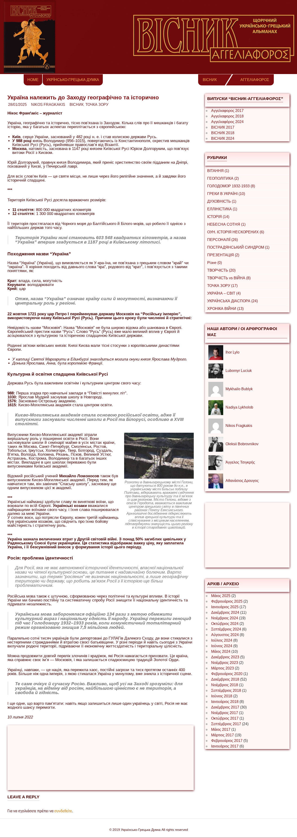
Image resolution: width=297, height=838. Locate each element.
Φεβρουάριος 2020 (226, 674)
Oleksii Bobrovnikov (242, 444)
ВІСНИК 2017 (222, 127)
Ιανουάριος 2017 (225, 746)
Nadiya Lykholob (239, 407)
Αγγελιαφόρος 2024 (227, 122)
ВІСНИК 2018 (222, 133)
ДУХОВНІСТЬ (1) (221, 201)
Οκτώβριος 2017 (225, 718)
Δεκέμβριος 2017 (225, 707)
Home (33, 80)
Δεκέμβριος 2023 (225, 657)
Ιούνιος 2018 (221, 696)
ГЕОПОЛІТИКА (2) (223, 178)
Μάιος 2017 (220, 729)
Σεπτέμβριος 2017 (226, 724)
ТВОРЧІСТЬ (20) (221, 270)
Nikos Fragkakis (48, 105)
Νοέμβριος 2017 (224, 713)
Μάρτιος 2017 (222, 735)
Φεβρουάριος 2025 (226, 601)
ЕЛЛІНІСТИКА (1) (222, 209)
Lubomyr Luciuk (239, 371)
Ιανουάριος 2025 (225, 607)
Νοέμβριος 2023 (224, 663)
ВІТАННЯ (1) (218, 171)
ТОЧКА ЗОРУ (96, 105)
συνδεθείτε (63, 811)
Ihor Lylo (232, 352)
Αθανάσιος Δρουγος (242, 481)
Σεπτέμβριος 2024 (226, 629)
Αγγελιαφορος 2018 (227, 116)
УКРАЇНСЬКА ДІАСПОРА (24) (232, 301)
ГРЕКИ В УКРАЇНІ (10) (226, 194)
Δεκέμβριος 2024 (225, 612)
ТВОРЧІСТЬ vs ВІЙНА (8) (229, 278)
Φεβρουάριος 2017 (226, 741)
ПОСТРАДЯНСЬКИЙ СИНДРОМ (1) (238, 247)
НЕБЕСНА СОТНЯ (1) (226, 224)
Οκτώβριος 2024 (225, 624)
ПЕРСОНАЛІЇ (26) (222, 240)
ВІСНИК (210, 80)
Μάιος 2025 (220, 596)
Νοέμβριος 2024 (224, 618)
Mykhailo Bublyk (239, 389)
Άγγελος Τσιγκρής (240, 462)
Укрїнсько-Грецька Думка (72, 80)
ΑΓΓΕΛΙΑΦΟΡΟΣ (254, 80)
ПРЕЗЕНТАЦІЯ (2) (223, 255)
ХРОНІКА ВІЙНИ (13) (225, 309)
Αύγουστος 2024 (225, 635)
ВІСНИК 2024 (222, 138)
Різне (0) (214, 263)
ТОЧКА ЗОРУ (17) (222, 286)
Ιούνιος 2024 (221, 646)
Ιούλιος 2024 (221, 640)
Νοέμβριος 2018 (224, 685)
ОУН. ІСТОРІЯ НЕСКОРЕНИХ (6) (235, 232)
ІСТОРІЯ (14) (218, 217)
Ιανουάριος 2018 (225, 702)
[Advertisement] (100, 757)
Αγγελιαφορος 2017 (227, 111)
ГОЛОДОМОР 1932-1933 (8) (231, 186)
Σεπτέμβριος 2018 (226, 690)
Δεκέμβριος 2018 (225, 679)
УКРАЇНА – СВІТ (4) (224, 293)
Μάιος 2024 (220, 651)
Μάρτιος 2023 (222, 668)
